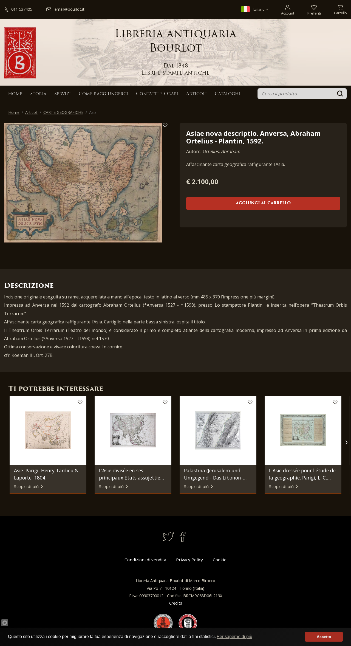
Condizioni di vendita (145, 559)
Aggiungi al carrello (263, 203)
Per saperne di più (234, 636)
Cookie (220, 559)
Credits (175, 603)
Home (15, 94)
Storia (38, 94)
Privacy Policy (189, 559)
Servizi (62, 94)
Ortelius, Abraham (221, 151)
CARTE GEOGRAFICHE (63, 112)
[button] (346, 442)
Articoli (196, 94)
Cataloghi (227, 94)
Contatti (157, 94)
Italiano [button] (258, 9)
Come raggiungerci (103, 94)
